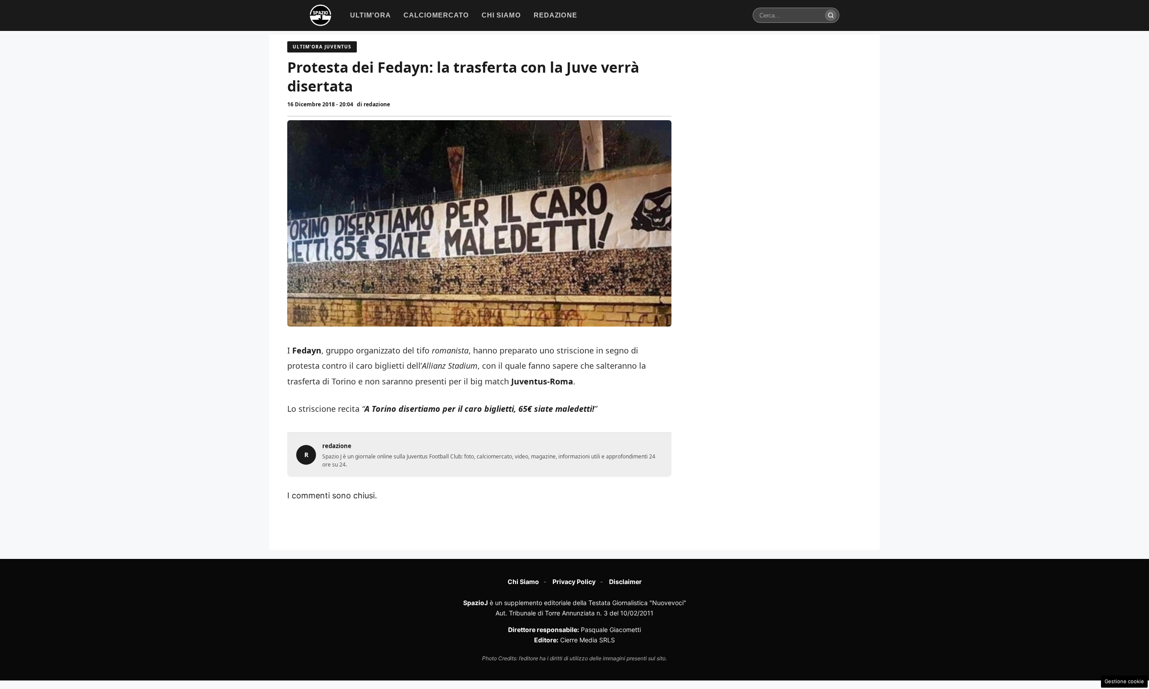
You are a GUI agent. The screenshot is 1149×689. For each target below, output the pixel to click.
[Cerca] (831, 15)
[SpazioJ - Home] (320, 15)
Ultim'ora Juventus (322, 47)
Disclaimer (625, 581)
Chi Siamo (523, 581)
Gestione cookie (1124, 681)
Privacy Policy (574, 581)
